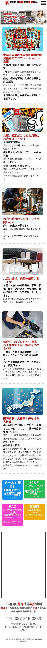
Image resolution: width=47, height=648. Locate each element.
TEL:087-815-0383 (23, 618)
